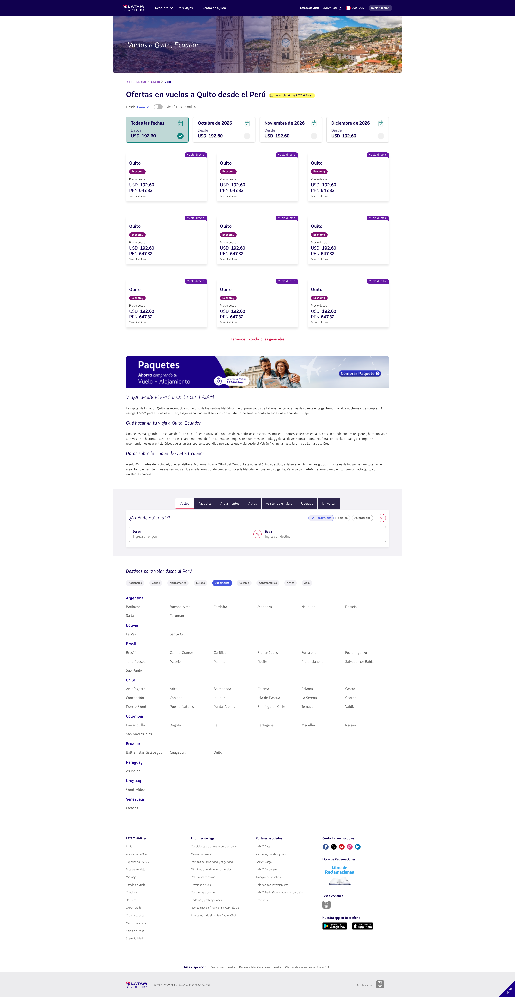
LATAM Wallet (134, 907)
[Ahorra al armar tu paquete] (257, 373)
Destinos (131, 900)
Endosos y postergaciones (206, 900)
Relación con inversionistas (272, 885)
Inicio (129, 846)
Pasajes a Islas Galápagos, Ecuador (260, 967)
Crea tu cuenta (135, 915)
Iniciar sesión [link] (381, 8)
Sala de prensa (135, 931)
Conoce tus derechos (203, 892)
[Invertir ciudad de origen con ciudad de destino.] (257, 534)
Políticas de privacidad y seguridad (212, 862)
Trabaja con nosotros (268, 877)
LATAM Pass (263, 846)
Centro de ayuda (136, 923)
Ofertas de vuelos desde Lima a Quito (308, 967)
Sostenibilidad (134, 938)
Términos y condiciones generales (211, 869)
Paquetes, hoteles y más (271, 854)
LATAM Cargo (264, 862)
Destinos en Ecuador (222, 967)
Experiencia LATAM (137, 862)
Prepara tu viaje (135, 869)
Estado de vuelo (135, 885)
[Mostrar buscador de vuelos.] (382, 518)
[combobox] (143, 107)
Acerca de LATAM (136, 854)
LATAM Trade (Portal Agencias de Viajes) (280, 892)
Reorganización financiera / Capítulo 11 (215, 907)
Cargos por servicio (202, 854)
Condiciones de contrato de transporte (214, 846)
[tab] (184, 503)
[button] (163, 8)
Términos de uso (201, 885)
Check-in (131, 892)
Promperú (262, 900)
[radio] (135, 583)
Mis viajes (131, 877)
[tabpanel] (257, 528)
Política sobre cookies (203, 877)
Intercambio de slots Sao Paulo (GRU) (213, 915)
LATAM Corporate (266, 869)
